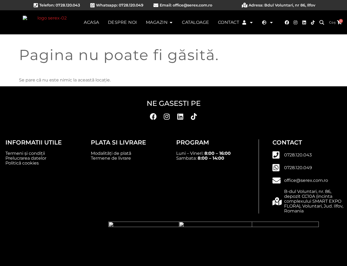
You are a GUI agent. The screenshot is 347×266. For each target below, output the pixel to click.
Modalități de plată (111, 153)
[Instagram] (295, 22)
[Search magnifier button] (321, 22)
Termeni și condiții (25, 153)
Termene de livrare (111, 158)
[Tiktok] (313, 22)
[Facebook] (286, 22)
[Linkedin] (304, 22)
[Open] (251, 22)
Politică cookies (22, 163)
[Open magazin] (171, 22)
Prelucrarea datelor (25, 158)
